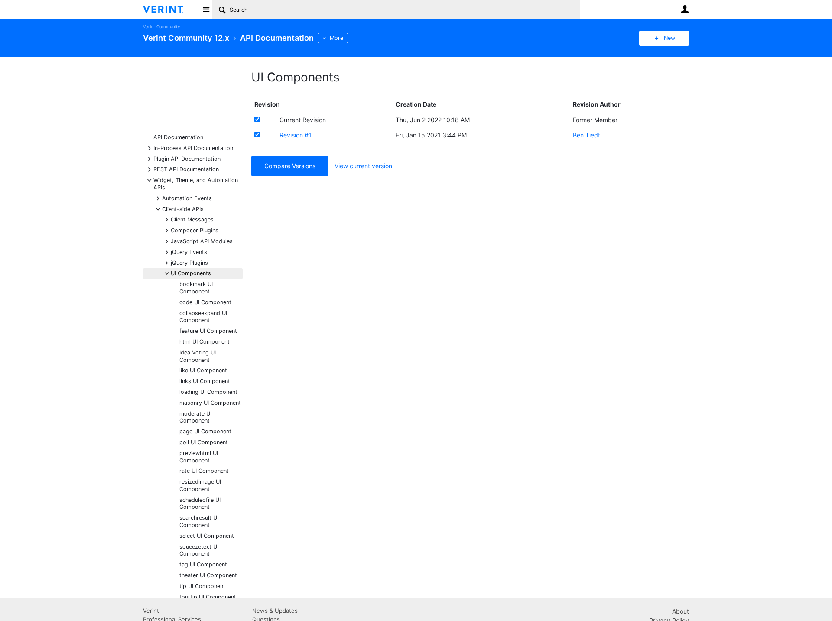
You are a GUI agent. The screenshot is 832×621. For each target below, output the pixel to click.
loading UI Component (208, 392)
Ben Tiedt (586, 135)
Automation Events (187, 198)
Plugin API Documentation (187, 158)
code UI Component (205, 302)
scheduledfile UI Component (200, 503)
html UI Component (204, 341)
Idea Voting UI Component (197, 356)
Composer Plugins (194, 230)
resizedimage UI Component (200, 485)
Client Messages (192, 219)
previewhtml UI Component (198, 457)
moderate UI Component (195, 417)
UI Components (191, 272)
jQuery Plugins (189, 262)
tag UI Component (203, 564)
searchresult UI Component (198, 521)
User (684, 9)
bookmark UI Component (196, 288)
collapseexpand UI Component (203, 317)
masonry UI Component (210, 403)
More (336, 38)
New (669, 38)
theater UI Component (208, 575)
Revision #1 (296, 135)
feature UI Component (208, 331)
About (680, 611)
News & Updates (275, 610)
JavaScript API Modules (202, 240)
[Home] (170, 9)
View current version (363, 165)
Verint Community (161, 26)
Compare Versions (289, 165)
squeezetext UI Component (198, 550)
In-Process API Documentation (193, 147)
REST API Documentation (186, 168)
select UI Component (206, 536)
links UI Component (204, 381)
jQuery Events (189, 251)
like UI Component (203, 370)
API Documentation (178, 137)
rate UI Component (204, 471)
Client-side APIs (183, 208)
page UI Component (205, 431)
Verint (151, 610)
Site (205, 9)
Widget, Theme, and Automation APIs (195, 183)
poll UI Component (203, 442)
